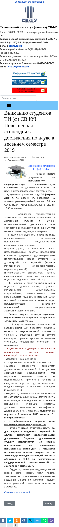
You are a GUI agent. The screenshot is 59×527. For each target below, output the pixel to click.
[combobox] (18, 98)
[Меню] (9, 105)
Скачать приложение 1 (17, 492)
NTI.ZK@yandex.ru (18, 66)
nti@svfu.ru (15, 45)
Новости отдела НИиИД (15, 157)
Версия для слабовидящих (29, 1)
